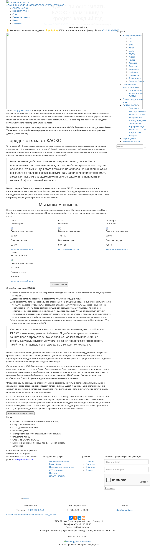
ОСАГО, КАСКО (20, 8)
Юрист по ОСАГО (137, 114)
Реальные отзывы (21, 17)
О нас (15, 14)
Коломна (133, 65)
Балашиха (134, 74)
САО (131, 38)
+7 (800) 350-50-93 (35, 5)
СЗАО (131, 50)
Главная (90, 460)
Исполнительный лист (22, 249)
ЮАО (131, 47)
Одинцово (134, 68)
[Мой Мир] (79, 518)
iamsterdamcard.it (27, 498)
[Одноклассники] (75, 518)
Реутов (132, 59)
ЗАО (131, 44)
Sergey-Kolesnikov (22, 110)
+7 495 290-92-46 (110, 30)
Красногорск (135, 77)
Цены (15, 20)
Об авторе (91, 466)
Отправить (109, 488)
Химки (132, 56)
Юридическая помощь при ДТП (137, 119)
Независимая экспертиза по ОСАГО (136, 93)
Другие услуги (129, 138)
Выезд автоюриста (132, 35)
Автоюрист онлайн (132, 141)
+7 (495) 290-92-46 (15, 5)
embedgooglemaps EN (24, 498)
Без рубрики (55, 463)
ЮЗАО (132, 53)
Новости (53, 472)
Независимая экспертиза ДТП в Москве (61, 468)
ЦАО (131, 41)
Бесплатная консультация (20, 413)
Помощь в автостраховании (137, 110)
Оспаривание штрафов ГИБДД (137, 125)
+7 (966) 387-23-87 (54, 5)
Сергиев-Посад (136, 80)
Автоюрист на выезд (59, 460)
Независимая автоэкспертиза (130, 85)
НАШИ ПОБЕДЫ (20, 11)
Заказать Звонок (59, 284)
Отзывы (89, 469)
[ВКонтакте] (71, 518)
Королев (133, 62)
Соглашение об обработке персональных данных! (31, 514)
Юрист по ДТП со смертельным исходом (137, 132)
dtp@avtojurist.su (125, 509)
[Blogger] (83, 518)
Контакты (16, 23)
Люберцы (133, 71)
